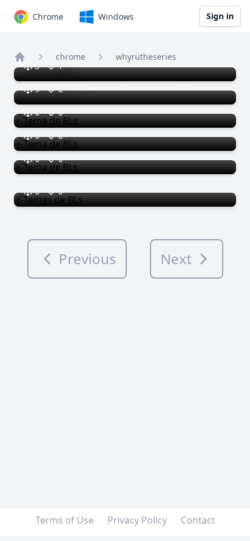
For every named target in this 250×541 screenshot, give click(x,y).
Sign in (220, 15)
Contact (198, 520)
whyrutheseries (146, 56)
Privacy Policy (137, 520)
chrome (70, 56)
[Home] (20, 57)
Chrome (48, 16)
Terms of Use (64, 520)
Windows (116, 16)
